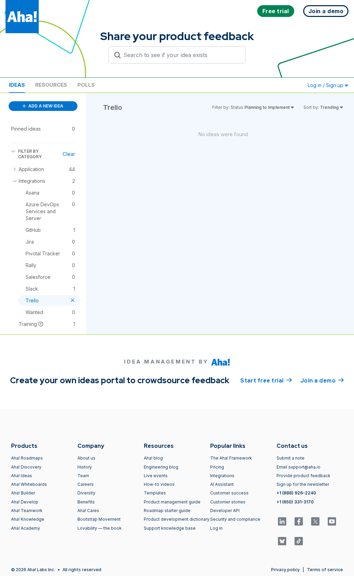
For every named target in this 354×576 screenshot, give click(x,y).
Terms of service (325, 569)
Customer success (229, 492)
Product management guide (172, 501)
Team (83, 475)
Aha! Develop (24, 501)
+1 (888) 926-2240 (296, 492)
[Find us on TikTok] (298, 541)
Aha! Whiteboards (29, 484)
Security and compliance (235, 519)
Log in (216, 528)
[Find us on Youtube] (331, 521)
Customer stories (227, 501)
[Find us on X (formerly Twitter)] (315, 521)
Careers (85, 484)
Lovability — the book (99, 528)
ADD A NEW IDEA (45, 105)
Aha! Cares (88, 510)
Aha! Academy (25, 528)
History (84, 467)
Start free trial (266, 380)
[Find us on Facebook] (298, 521)
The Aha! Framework (231, 458)
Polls (86, 85)
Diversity (86, 492)
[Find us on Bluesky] (282, 541)
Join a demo (322, 380)
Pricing (217, 467)
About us (86, 458)
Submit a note (291, 458)
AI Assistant (222, 484)
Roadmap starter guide (167, 510)
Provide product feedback (303, 475)
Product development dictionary (176, 519)
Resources (51, 85)
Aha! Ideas (21, 475)
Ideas (17, 85)
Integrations (222, 475)
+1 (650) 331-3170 (295, 501)
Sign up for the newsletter (303, 484)
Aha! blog (153, 458)
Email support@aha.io (298, 467)
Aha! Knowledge (27, 519)
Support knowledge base (170, 528)
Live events (156, 475)
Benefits (86, 501)
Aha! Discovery (26, 467)
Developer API (225, 510)
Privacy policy (285, 569)
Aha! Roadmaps (27, 458)
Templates (155, 492)
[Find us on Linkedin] (282, 521)
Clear (69, 154)
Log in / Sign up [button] (326, 85)
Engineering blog (161, 467)
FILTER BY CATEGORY (30, 154)
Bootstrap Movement (99, 519)
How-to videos (159, 484)
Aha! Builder (23, 492)
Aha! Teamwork (27, 510)
